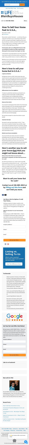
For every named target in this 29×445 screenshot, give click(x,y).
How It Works (22, 428)
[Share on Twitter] (5, 195)
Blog (24, 430)
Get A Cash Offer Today (11, 8)
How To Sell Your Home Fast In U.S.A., (11, 405)
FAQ (26, 428)
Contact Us (15, 428)
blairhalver (5, 34)
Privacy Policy (19, 430)
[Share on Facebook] (3, 195)
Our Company (20, 8)
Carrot (23, 443)
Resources (13, 430)
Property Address (7, 224)
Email (5, 234)
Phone (5, 229)
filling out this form (14, 187)
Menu (25, 21)
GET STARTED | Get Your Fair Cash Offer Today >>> (14, 2)
